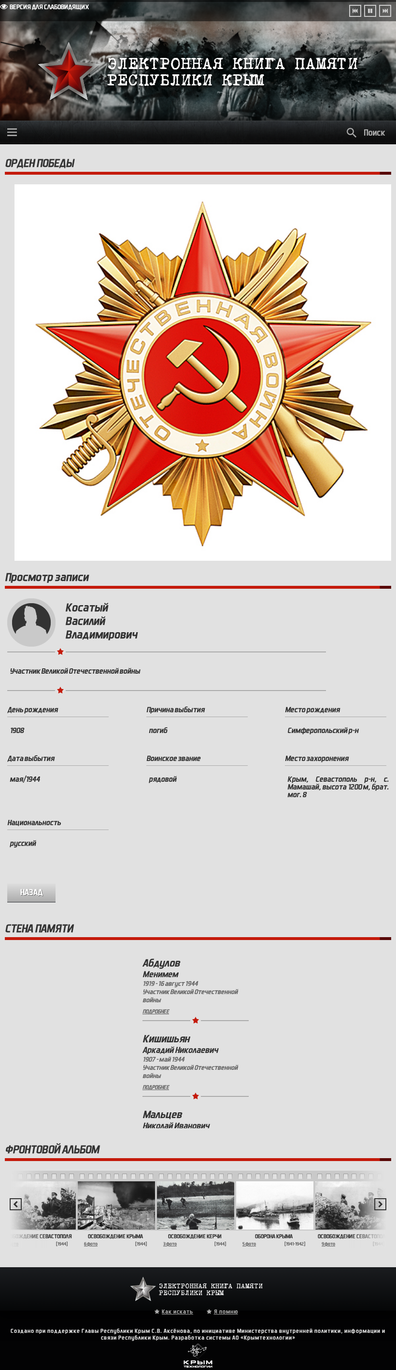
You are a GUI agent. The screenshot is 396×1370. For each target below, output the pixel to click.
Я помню (226, 1311)
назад (31, 892)
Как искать (177, 1311)
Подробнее (155, 1011)
